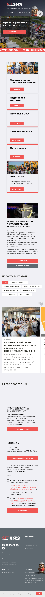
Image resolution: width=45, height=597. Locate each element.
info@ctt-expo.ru (30, 572)
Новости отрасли (11, 290)
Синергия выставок (21, 131)
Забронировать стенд (8, 572)
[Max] (3, 545)
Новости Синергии (18, 282)
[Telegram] (10, 545)
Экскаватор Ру (28, 290)
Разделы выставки (30, 539)
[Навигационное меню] (41, 3)
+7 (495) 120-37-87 (13, 449)
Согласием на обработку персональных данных (19, 486)
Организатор (29, 548)
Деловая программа (31, 545)
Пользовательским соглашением (22, 491)
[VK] (7, 545)
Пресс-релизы (9, 294)
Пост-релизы (25, 294)
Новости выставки (11, 286)
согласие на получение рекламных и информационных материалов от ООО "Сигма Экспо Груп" (23, 501)
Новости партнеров (32, 286)
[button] (22, 266)
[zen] (13, 545)
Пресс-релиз (29, 543)
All (5, 282)
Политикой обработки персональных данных (23, 488)
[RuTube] (17, 545)
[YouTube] (3, 548)
